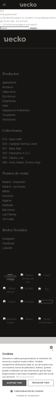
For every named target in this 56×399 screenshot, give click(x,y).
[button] (4, 4)
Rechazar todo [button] (40, 383)
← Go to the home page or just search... (19, 24)
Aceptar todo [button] (14, 383)
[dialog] (28, 371)
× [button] (52, 350)
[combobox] (52, 347)
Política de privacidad (25, 377)
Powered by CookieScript (28, 396)
